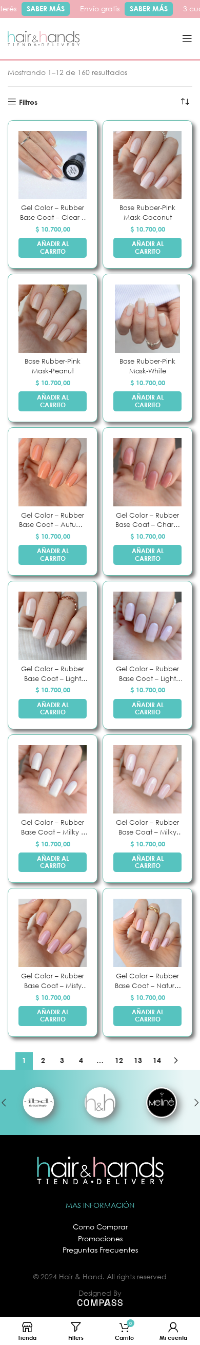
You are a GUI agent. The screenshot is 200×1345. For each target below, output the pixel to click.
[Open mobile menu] (187, 38)
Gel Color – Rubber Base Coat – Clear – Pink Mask (52, 212)
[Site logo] (43, 37)
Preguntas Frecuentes (100, 1249)
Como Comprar (100, 1226)
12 (119, 1060)
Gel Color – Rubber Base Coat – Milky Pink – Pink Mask (147, 827)
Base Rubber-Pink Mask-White (147, 366)
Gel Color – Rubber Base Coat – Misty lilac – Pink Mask (52, 981)
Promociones (100, 1238)
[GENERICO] (100, 1102)
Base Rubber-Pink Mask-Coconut (147, 212)
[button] (52, 248)
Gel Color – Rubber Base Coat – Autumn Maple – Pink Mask (52, 520)
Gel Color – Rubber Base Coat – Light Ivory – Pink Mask (52, 674)
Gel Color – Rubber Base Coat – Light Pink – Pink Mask (147, 674)
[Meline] (161, 1102)
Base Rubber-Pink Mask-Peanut (53, 366)
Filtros (28, 102)
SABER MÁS (42, 8)
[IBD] (38, 1102)
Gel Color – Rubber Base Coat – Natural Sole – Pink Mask (148, 981)
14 (157, 1060)
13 (138, 1060)
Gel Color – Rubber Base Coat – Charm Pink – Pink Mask (147, 520)
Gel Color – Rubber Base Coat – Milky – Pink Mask (53, 827)
